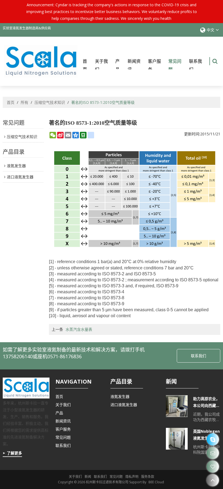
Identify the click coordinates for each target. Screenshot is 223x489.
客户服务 (154, 65)
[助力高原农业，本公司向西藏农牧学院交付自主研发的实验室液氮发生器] (177, 406)
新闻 (88, 476)
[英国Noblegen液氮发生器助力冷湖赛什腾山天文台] (177, 439)
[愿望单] (213, 466)
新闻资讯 (134, 65)
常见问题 (174, 65)
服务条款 (147, 476)
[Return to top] (213, 480)
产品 (117, 65)
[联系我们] (213, 453)
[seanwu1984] (213, 439)
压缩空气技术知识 (50, 102)
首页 (85, 65)
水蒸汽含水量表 (79, 329)
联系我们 (195, 65)
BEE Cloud (156, 482)
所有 (24, 102)
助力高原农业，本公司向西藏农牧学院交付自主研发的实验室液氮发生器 (206, 402)
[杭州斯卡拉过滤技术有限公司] (41, 61)
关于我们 (101, 65)
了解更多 (14, 453)
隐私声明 (131, 476)
